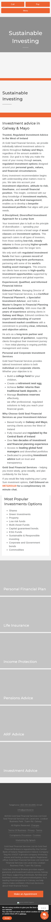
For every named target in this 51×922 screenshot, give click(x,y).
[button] (12, 4)
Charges (35, 825)
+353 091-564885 (27, 805)
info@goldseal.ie (26, 810)
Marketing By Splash (25, 840)
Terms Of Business (17, 830)
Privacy (31, 830)
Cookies (37, 835)
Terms (39, 830)
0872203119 (9, 485)
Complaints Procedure (20, 835)
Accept (7, 918)
